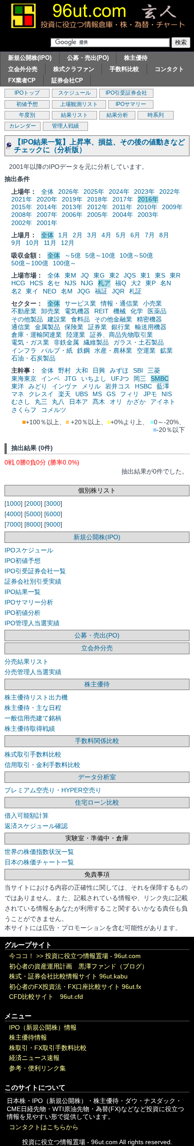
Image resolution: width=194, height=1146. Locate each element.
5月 (121, 235)
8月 (164, 235)
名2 (16, 291)
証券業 (97, 327)
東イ (32, 291)
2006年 (72, 214)
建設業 (56, 319)
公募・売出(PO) (88, 57)
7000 (13, 524)
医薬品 (157, 311)
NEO (49, 291)
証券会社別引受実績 (33, 581)
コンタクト (169, 69)
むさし (20, 401)
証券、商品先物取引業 (121, 334)
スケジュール (74, 93)
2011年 (122, 207)
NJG (87, 283)
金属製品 (47, 327)
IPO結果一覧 (23, 591)
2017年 (122, 199)
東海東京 (24, 378)
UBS (81, 394)
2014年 (47, 207)
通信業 (20, 327)
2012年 (97, 207)
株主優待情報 (28, 1037)
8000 (33, 524)
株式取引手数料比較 (33, 754)
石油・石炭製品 (33, 358)
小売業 (152, 303)
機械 (119, 311)
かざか (136, 401)
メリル (91, 386)
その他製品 (27, 319)
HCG (18, 283)
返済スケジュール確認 (36, 826)
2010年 (147, 207)
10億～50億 (136, 255)
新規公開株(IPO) (29, 57)
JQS (130, 275)
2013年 (72, 207)
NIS (167, 394)
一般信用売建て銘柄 (33, 718)
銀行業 (120, 327)
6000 (53, 514)
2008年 (21, 214)
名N (165, 283)
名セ (53, 283)
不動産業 (24, 311)
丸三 (41, 401)
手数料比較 (124, 69)
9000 (53, 524)
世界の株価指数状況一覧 (39, 851)
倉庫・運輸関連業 (36, 334)
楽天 (64, 394)
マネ (17, 394)
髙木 (98, 401)
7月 (150, 235)
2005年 (97, 214)
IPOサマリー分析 (29, 602)
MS (97, 394)
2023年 (144, 191)
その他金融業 (113, 319)
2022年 (169, 191)
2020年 (47, 199)
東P (150, 283)
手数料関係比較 (97, 740)
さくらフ (24, 409)
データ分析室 (97, 777)
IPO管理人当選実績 (32, 623)
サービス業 (80, 303)
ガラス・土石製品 (138, 342)
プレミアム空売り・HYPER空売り (53, 790)
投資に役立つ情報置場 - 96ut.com (93, 956)
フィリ (129, 394)
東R (175, 275)
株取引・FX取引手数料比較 (48, 1048)
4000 (13, 514)
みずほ (119, 370)
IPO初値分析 (23, 612)
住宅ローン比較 (97, 802)
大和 (81, 370)
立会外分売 (22, 69)
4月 (106, 235)
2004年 (122, 214)
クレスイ (41, 394)
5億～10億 (100, 255)
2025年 (93, 191)
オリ (116, 401)
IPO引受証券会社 (126, 93)
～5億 (73, 255)
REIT (101, 311)
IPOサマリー (130, 104)
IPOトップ (27, 93)
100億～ (64, 263)
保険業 (74, 327)
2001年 (47, 222)
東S (160, 275)
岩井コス (117, 386)
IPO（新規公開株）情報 (43, 1027)
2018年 (97, 199)
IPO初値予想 (23, 560)
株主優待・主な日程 (33, 707)
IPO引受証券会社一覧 (35, 571)
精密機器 (149, 319)
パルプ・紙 (57, 350)
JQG (83, 291)
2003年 (148, 214)
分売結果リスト (27, 661)
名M (67, 291)
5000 (33, 514)
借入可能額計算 (27, 815)
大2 (136, 283)
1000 (13, 503)
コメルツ (53, 409)
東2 (114, 275)
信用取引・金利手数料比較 (42, 764)
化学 (136, 311)
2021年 (21, 199)
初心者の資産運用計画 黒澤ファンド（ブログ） (78, 966)
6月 (135, 235)
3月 (92, 235)
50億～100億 (29, 263)
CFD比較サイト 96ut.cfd (46, 996)
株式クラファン (73, 69)
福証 (101, 291)
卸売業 (50, 311)
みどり (37, 386)
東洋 (17, 386)
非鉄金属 (66, 342)
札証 (135, 291)
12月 (67, 242)
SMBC (160, 378)
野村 (64, 370)
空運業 (146, 350)
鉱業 (166, 350)
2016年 (148, 199)
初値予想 (27, 104)
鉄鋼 (83, 350)
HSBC (143, 386)
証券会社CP (67, 80)
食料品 (80, 319)
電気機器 (77, 311)
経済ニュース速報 (34, 1058)
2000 (33, 503)
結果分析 (117, 115)
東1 (145, 275)
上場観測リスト (79, 104)
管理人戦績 (65, 126)
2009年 (172, 207)
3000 (53, 503)
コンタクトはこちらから (44, 1127)
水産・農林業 (113, 350)
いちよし (93, 378)
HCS (36, 283)
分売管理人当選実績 (33, 672)
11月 (50, 242)
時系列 (156, 115)
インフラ (24, 350)
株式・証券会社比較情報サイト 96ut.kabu (68, 976)
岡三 (140, 378)
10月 (32, 242)
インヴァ (64, 386)
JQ (85, 275)
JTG (71, 378)
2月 (78, 235)
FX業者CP (22, 80)
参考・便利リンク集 (37, 1068)
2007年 (47, 214)
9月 (16, 242)
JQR (118, 291)
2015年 (21, 207)
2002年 (21, 222)
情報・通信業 (120, 303)
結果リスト (74, 115)
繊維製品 (96, 342)
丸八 (58, 401)
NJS (70, 283)
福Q (120, 283)
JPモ (150, 394)
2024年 (119, 191)
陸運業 (75, 334)
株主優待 (136, 57)
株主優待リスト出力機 (36, 697)
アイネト (163, 401)
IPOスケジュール (29, 550)
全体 (47, 191)
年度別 (27, 115)
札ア (104, 283)
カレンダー (22, 126)
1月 (63, 235)
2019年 (72, 199)
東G (99, 275)
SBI (138, 370)
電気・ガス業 (30, 342)
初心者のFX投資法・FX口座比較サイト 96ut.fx (75, 986)
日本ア (78, 401)
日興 (98, 370)
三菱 (154, 370)
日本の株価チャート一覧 (39, 862)
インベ (50, 378)
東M (70, 275)
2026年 (68, 191)
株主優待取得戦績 (30, 728)
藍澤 (163, 386)
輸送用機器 (150, 327)
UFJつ (120, 378)
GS (110, 394)
